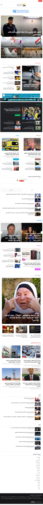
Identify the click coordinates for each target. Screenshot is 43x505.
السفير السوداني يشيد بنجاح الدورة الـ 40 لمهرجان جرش (24, 203)
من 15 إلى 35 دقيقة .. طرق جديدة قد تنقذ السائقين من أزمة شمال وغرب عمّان (32, 362)
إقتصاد (22, 498)
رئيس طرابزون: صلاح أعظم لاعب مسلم (28, 122)
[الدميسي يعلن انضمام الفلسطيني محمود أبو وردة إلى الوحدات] (18, 123)
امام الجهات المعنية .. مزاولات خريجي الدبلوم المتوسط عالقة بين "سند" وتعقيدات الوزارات (21, 336)
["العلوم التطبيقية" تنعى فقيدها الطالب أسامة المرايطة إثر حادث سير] (38, 429)
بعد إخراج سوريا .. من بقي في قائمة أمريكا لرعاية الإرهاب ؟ (29, 169)
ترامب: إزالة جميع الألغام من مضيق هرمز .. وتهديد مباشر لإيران (32, 154)
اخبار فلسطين (38, 460)
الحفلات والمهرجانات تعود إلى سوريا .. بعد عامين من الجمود (12, 238)
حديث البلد (38, 470)
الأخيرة (32, 190)
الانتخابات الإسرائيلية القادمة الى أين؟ (28, 199)
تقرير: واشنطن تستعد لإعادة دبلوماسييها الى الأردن (29, 164)
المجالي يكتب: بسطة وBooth (29, 398)
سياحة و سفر (38, 473)
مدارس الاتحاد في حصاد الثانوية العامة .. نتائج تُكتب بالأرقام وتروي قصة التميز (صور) (20, 194)
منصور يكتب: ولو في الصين (29, 407)
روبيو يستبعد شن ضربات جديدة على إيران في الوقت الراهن (8, 83)
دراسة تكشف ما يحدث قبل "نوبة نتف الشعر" (8, 68)
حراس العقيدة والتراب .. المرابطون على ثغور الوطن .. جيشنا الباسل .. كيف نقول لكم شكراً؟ (19, 416)
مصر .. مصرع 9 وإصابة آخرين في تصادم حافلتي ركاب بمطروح (12, 154)
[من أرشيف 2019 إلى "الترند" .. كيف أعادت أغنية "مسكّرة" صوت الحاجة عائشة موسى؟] (21, 301)
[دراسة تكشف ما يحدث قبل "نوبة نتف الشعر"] (18, 68)
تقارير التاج (15, 498)
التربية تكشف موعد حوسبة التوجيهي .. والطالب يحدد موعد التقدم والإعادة (8, 261)
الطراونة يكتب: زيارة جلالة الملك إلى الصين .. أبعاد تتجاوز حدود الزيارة (22, 402)
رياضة (39, 472)
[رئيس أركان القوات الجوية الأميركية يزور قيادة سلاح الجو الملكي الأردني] (32, 53)
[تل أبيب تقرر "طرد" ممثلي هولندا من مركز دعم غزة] (32, 42)
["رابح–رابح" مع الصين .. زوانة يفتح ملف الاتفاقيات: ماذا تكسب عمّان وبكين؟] (8, 329)
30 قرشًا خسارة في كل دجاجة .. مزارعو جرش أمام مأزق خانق (11, 56)
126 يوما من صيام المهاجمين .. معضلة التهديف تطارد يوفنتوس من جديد (28, 128)
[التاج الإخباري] (21, 5)
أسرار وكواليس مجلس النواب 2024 (8, 498)
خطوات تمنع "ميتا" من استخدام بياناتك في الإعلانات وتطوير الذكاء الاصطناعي (8, 256)
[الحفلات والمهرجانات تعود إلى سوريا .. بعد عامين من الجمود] (11, 232)
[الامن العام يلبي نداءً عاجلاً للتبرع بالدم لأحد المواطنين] (21, 26)
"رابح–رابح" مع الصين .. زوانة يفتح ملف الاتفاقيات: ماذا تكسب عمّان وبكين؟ (8, 336)
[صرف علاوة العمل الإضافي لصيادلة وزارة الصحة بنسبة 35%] (11, 42)
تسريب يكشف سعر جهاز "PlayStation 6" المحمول (10, 266)
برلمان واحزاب (37, 462)
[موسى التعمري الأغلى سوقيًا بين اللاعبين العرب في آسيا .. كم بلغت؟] (18, 88)
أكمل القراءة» (38, 159)
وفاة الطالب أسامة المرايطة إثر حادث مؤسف (26, 441)
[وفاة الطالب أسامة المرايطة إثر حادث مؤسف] (38, 443)
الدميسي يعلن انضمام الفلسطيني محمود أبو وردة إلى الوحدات (8, 123)
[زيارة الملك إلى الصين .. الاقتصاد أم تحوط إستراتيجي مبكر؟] (38, 413)
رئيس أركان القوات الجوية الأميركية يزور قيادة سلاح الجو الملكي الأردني (32, 56)
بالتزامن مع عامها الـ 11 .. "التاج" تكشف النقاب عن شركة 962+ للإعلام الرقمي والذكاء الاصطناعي (35, 336)
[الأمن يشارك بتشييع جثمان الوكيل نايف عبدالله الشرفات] (38, 438)
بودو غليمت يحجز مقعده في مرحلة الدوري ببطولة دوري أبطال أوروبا (12, 109)
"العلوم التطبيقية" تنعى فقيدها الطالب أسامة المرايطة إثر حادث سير (22, 427)
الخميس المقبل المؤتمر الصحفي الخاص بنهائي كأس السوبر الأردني (8, 128)
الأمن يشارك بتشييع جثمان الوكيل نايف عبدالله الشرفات (24, 437)
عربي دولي (25, 498)
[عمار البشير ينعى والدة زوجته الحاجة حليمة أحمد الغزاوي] (38, 434)
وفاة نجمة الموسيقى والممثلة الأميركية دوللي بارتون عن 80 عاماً (8, 73)
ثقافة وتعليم (38, 467)
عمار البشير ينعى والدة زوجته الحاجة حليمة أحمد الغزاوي (24, 432)
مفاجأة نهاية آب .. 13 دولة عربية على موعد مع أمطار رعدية (7, 164)
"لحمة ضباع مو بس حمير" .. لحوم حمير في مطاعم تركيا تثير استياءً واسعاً (7, 169)
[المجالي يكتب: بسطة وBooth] (38, 399)
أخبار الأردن (38, 457)
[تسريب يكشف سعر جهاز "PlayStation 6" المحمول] (17, 266)
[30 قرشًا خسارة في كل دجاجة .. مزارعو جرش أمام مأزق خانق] (11, 53)
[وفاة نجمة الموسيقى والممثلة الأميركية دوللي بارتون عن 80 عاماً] (17, 73)
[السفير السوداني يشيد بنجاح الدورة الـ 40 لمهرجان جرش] (38, 205)
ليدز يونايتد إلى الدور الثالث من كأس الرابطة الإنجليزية (8, 78)
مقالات (39, 483)
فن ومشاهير (38, 478)
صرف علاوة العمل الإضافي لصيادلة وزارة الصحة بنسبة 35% (11, 45)
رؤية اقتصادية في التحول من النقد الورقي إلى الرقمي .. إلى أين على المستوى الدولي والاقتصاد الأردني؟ (20, 213)
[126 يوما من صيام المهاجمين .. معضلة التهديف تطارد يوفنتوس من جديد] (38, 128)
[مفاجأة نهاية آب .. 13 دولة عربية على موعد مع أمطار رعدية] (16, 163)
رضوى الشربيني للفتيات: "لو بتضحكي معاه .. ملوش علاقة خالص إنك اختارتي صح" (32, 237)
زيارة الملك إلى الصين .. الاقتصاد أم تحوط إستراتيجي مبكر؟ (24, 412)
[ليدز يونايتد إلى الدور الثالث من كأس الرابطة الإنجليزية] (17, 78)
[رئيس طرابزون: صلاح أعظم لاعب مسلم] (38, 123)
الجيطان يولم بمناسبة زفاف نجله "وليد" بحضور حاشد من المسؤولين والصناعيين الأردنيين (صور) (18, 208)
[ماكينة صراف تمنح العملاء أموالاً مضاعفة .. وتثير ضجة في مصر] (31, 78)
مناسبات (38, 485)
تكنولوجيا (38, 468)
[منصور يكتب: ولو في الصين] (38, 409)
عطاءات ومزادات (37, 480)
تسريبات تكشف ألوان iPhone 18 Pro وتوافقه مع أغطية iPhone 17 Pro (32, 264)
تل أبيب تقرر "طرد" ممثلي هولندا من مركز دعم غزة (32, 45)
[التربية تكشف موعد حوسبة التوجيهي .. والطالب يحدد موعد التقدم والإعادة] (17, 261)
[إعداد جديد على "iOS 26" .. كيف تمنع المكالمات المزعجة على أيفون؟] (17, 250)
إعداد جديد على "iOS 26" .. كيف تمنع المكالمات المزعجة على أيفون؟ (8, 250)
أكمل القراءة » (17, 115)
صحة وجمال (38, 475)
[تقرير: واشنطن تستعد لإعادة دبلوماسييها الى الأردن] (38, 163)
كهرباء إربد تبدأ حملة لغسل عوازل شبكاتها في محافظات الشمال (12, 384)
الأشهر (11, 190)
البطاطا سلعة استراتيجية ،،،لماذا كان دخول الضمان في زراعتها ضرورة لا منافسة (32, 384)
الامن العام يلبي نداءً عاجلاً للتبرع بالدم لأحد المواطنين (24, 33)
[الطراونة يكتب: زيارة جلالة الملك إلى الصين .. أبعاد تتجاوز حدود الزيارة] (38, 404)
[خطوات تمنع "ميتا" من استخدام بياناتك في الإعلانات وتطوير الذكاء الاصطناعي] (17, 255)
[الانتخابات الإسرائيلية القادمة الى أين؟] (38, 200)
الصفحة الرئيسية (39, 498)
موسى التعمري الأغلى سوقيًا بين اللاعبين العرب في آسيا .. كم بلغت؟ (8, 88)
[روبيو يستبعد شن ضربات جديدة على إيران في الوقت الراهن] (17, 83)
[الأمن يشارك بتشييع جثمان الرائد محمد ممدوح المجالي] (38, 448)
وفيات (39, 488)
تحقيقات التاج (38, 465)
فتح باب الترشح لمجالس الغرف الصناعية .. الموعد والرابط (13, 361)
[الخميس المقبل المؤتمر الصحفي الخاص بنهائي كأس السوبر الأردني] (17, 128)
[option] (21, 36)
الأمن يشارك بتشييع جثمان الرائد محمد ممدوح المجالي (25, 446)
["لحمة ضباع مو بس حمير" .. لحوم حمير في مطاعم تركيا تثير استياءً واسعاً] (16, 169)
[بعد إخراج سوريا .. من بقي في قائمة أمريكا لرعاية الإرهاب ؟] (38, 169)
